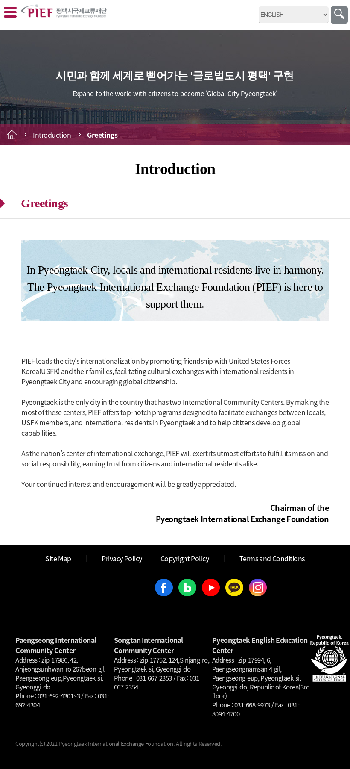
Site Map (58, 558)
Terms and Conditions (272, 558)
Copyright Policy (184, 558)
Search (339, 15)
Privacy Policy (122, 558)
